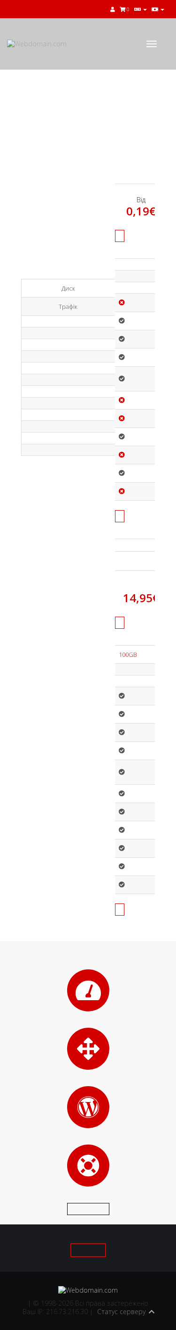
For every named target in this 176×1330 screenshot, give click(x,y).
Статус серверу (121, 1311)
